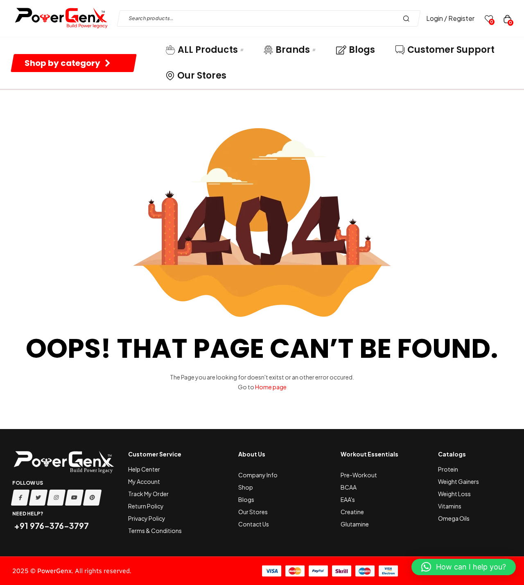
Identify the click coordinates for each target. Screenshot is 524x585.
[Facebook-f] (20, 498)
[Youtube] (74, 498)
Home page (271, 387)
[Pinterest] (92, 498)
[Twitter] (38, 498)
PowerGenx (54, 571)
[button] (463, 567)
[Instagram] (56, 498)
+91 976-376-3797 (50, 525)
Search (408, 18)
